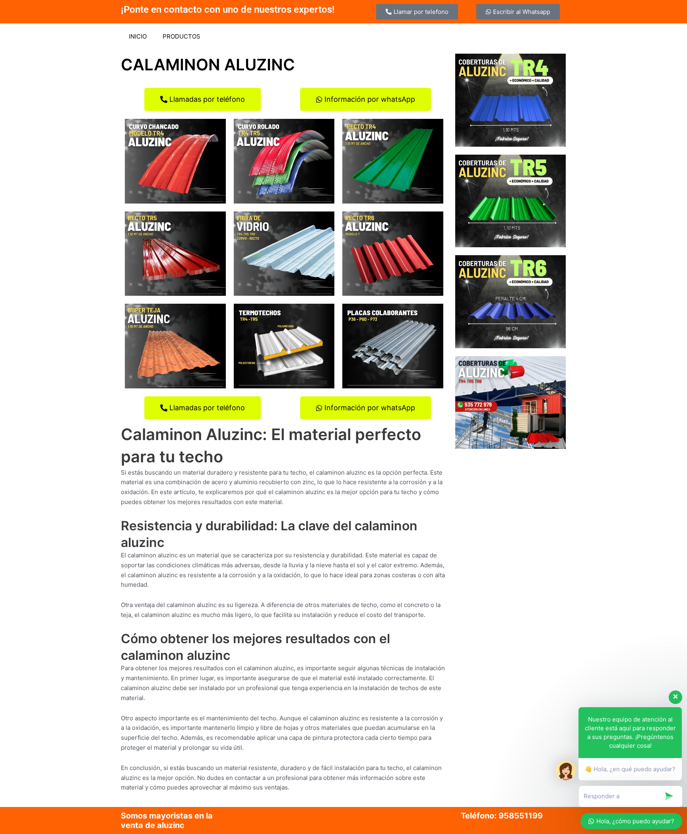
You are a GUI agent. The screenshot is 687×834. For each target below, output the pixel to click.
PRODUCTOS (181, 36)
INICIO (138, 36)
